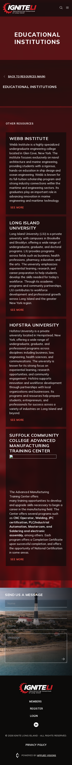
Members (35, 701)
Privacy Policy (36, 744)
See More (17, 207)
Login (34, 715)
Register (36, 708)
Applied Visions (46, 755)
